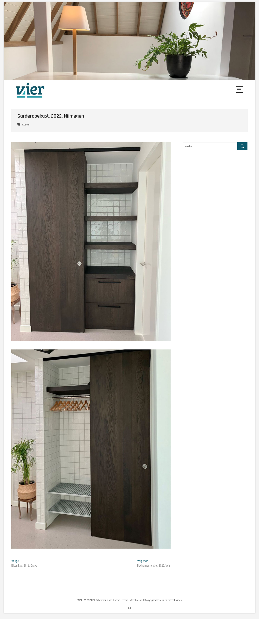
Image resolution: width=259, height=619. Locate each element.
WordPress (135, 600)
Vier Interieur (85, 600)
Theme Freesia (120, 600)
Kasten (26, 124)
